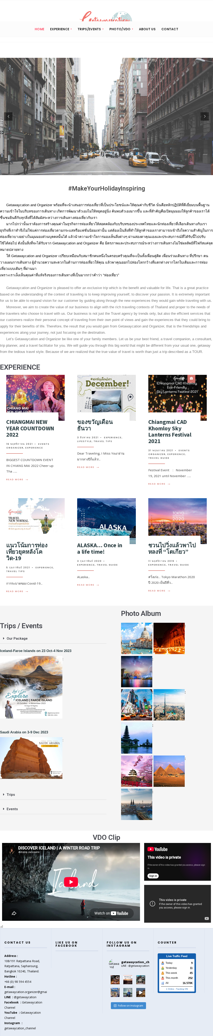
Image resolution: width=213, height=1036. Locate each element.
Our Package (17, 638)
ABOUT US (147, 29)
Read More (17, 479)
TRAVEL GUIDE (159, 458)
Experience (34, 447)
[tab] (53, 638)
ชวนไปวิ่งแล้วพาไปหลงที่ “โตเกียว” (172, 548)
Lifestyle (84, 441)
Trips (11, 794)
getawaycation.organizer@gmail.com (29, 992)
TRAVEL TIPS (103, 441)
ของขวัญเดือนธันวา (95, 425)
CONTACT (169, 29)
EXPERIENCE (59, 29)
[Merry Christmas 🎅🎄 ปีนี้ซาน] (140, 992)
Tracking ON (182, 989)
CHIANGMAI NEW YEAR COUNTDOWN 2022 (30, 428)
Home (39, 29)
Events (12, 809)
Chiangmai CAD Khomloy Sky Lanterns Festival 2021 (169, 431)
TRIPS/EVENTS (89, 29)
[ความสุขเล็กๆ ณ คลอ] (127, 992)
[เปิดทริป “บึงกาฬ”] (127, 979)
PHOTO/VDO (120, 29)
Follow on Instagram (130, 1005)
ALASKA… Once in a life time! (99, 548)
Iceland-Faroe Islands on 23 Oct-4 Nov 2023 (35, 651)
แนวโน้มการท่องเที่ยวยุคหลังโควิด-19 (27, 551)
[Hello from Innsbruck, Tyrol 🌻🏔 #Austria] (115, 992)
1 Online (170, 989)
